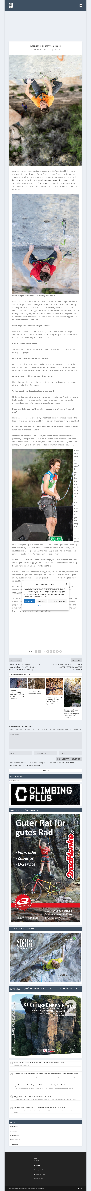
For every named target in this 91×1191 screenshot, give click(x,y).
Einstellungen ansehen (57, 601)
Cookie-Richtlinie (38, 606)
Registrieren (14, 1126)
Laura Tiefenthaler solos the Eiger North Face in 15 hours (53, 1085)
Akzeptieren (29, 601)
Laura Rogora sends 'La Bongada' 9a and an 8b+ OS (54, 699)
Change (62, 183)
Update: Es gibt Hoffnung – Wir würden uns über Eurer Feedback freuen (42, 1062)
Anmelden (13, 1131)
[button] (66, 584)
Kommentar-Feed (15, 1140)
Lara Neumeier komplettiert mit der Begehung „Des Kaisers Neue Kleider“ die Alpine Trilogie (49, 1073)
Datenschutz (47, 606)
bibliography (17, 180)
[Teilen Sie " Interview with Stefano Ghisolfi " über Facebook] (36, 651)
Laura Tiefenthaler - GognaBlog (24, 1085)
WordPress (41, 1188)
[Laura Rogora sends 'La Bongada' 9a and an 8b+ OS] (54, 686)
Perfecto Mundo (42, 183)
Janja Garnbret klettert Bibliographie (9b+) (37, 1096)
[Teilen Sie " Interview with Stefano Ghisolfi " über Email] (39, 651)
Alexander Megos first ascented (57, 180)
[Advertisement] (45, 24)
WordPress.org (14, 1144)
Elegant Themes (22, 1188)
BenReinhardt (18, 1096)
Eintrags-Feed (14, 1135)
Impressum (54, 606)
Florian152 (17, 1107)
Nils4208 (16, 1073)
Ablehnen (41, 601)
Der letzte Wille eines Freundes (34, 693)
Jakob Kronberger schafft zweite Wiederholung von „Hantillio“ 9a (71, 712)
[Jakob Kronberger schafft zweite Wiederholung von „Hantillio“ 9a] (72, 692)
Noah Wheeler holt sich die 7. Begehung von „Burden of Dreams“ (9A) (43, 1107)
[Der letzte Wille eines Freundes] (36, 683)
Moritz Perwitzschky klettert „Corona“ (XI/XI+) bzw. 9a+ (17, 693)
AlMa (45, 49)
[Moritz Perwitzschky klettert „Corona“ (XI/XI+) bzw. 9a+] (18, 683)
